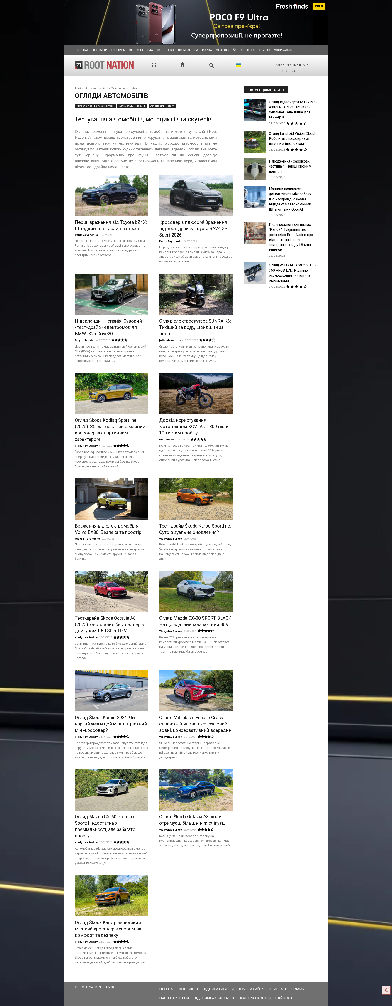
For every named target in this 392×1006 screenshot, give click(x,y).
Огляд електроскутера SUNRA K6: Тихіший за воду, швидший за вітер (195, 327)
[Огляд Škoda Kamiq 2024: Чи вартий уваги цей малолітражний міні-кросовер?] (111, 690)
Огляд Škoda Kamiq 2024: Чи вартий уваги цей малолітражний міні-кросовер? (111, 724)
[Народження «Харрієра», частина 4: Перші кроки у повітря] (255, 169)
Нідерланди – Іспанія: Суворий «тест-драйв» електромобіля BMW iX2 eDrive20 (108, 327)
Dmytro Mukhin (85, 340)
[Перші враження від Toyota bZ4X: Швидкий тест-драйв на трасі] (111, 195)
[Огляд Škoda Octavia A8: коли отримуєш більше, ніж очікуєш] (196, 790)
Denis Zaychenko (86, 235)
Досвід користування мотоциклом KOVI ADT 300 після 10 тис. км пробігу (194, 426)
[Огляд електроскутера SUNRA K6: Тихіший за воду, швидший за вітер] (196, 294)
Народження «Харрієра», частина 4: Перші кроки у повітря (290, 166)
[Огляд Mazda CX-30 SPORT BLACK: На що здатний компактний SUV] (196, 591)
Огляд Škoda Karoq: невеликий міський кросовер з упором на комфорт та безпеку (108, 929)
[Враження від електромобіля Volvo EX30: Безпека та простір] (111, 499)
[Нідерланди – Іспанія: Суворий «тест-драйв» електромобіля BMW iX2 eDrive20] (111, 294)
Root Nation (82, 88)
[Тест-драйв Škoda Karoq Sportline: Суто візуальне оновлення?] (196, 499)
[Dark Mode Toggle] (386, 990)
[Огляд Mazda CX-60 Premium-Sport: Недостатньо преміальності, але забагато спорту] (111, 790)
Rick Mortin (167, 439)
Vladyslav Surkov (86, 445)
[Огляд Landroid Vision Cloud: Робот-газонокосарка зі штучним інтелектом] (255, 142)
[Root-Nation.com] (104, 65)
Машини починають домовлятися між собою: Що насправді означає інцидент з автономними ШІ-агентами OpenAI (290, 199)
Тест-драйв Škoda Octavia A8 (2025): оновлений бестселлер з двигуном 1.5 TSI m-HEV (109, 624)
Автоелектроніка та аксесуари (95, 105)
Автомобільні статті (162, 105)
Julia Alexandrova (171, 340)
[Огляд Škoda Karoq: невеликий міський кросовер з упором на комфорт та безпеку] (111, 895)
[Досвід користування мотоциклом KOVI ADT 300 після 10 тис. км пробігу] (196, 393)
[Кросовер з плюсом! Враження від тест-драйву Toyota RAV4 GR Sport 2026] (196, 195)
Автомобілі (100, 88)
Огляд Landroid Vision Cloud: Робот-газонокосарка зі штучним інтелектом (292, 138)
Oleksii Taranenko (87, 538)
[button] (212, 65)
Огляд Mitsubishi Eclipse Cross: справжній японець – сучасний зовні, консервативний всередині (196, 724)
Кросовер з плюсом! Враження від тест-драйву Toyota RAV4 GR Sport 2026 (193, 228)
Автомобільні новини (132, 105)
